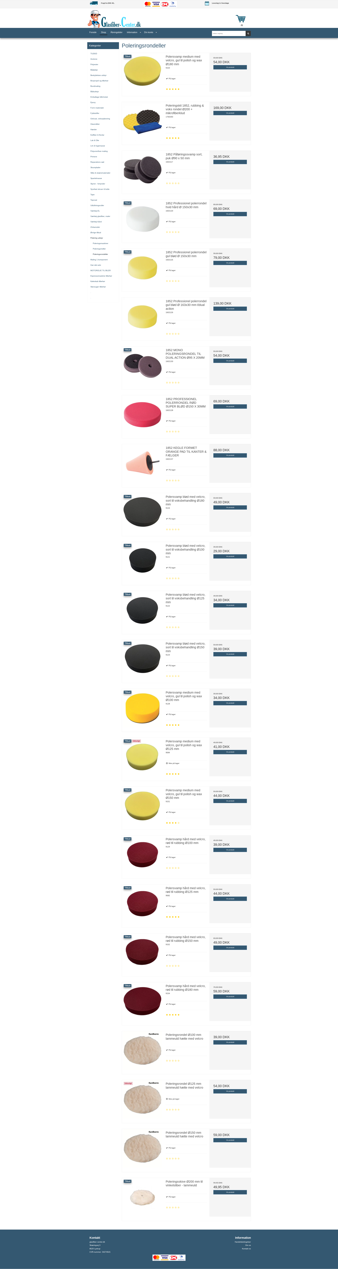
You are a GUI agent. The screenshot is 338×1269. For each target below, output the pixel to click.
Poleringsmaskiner (100, 243)
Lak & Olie (94, 140)
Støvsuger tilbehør (98, 287)
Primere (93, 157)
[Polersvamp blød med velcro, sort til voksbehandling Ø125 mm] (142, 611)
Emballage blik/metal (99, 97)
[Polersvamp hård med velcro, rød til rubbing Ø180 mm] (142, 1003)
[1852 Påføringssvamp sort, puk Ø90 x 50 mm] (142, 171)
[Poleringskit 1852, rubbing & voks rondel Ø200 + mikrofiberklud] (142, 122)
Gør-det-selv (95, 265)
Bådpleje (94, 70)
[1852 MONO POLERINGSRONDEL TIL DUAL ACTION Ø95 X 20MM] (142, 367)
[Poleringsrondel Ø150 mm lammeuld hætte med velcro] (142, 1149)
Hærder (93, 129)
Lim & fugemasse (97, 146)
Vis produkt (230, 67)
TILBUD (93, 54)
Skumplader (95, 167)
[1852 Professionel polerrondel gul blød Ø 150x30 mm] (142, 269)
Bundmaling (95, 86)
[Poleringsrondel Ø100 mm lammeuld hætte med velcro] (142, 1051)
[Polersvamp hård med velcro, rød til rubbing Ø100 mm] (142, 856)
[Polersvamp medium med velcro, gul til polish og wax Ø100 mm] (142, 709)
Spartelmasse (96, 178)
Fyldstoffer (94, 113)
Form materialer (97, 108)
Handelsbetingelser (243, 1242)
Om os (248, 1245)
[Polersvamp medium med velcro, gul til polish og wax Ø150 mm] (142, 807)
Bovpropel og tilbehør (99, 81)
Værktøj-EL (95, 211)
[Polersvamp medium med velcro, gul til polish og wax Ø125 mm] (142, 758)
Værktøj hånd (96, 222)
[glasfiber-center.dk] (158, 19)
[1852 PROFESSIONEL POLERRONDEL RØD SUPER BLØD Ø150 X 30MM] (142, 416)
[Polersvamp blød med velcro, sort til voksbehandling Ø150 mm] (142, 660)
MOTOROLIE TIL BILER (100, 270)
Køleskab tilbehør (97, 281)
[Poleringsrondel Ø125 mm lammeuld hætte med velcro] (142, 1100)
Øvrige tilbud (95, 232)
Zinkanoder (95, 227)
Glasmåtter (95, 124)
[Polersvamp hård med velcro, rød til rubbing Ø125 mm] (142, 905)
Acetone (93, 59)
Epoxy (93, 102)
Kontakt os (246, 1249)
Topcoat (93, 200)
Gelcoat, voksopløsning (100, 119)
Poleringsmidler (99, 249)
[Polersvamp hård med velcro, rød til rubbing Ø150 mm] (142, 954)
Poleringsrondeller (100, 254)
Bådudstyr (94, 91)
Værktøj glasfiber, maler (100, 216)
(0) (242, 25)
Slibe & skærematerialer (100, 173)
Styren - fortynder (97, 184)
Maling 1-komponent (99, 260)
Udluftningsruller (97, 205)
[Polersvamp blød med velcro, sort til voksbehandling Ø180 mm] (142, 513)
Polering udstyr (96, 238)
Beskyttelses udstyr (98, 75)
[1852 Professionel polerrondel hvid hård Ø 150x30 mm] (142, 220)
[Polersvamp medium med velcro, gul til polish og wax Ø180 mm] (142, 73)
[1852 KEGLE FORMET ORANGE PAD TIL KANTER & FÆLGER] (142, 464)
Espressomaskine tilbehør (101, 276)
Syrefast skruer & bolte (99, 189)
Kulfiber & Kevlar (97, 135)
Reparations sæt (97, 162)
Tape (92, 194)
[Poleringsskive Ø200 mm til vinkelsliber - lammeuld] (142, 1198)
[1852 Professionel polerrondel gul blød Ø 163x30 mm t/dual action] (142, 318)
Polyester (94, 64)
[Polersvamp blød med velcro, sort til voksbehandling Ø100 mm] (142, 562)
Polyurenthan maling (99, 151)
